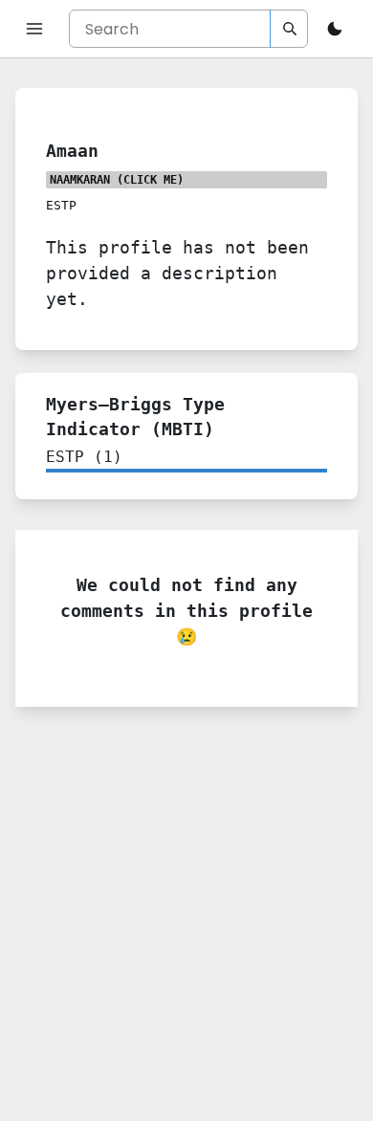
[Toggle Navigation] (34, 29)
